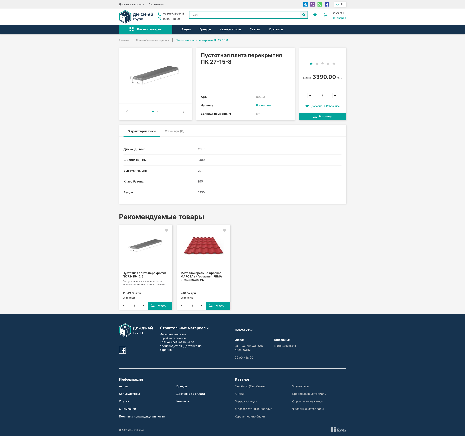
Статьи (255, 29)
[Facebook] (327, 4)
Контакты (276, 29)
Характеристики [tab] (142, 131)
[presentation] (127, 111)
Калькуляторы (230, 29)
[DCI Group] (136, 16)
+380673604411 (173, 13)
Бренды (205, 29)
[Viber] (312, 4)
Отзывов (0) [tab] (175, 131)
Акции (186, 29)
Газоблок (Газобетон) (250, 386)
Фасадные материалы (308, 409)
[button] (145, 29)
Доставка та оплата (131, 4)
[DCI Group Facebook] (122, 350)
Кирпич (240, 394)
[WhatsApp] (320, 4)
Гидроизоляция (246, 401)
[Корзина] (326, 15)
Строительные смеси (307, 401)
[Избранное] (315, 15)
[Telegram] (305, 4)
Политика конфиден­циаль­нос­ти (142, 416)
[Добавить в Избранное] (167, 230)
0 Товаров (339, 17)
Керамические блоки (250, 416)
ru (342, 4)
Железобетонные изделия (253, 409)
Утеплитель (300, 386)
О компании (156, 4)
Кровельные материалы (309, 394)
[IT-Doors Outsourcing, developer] (338, 430)
